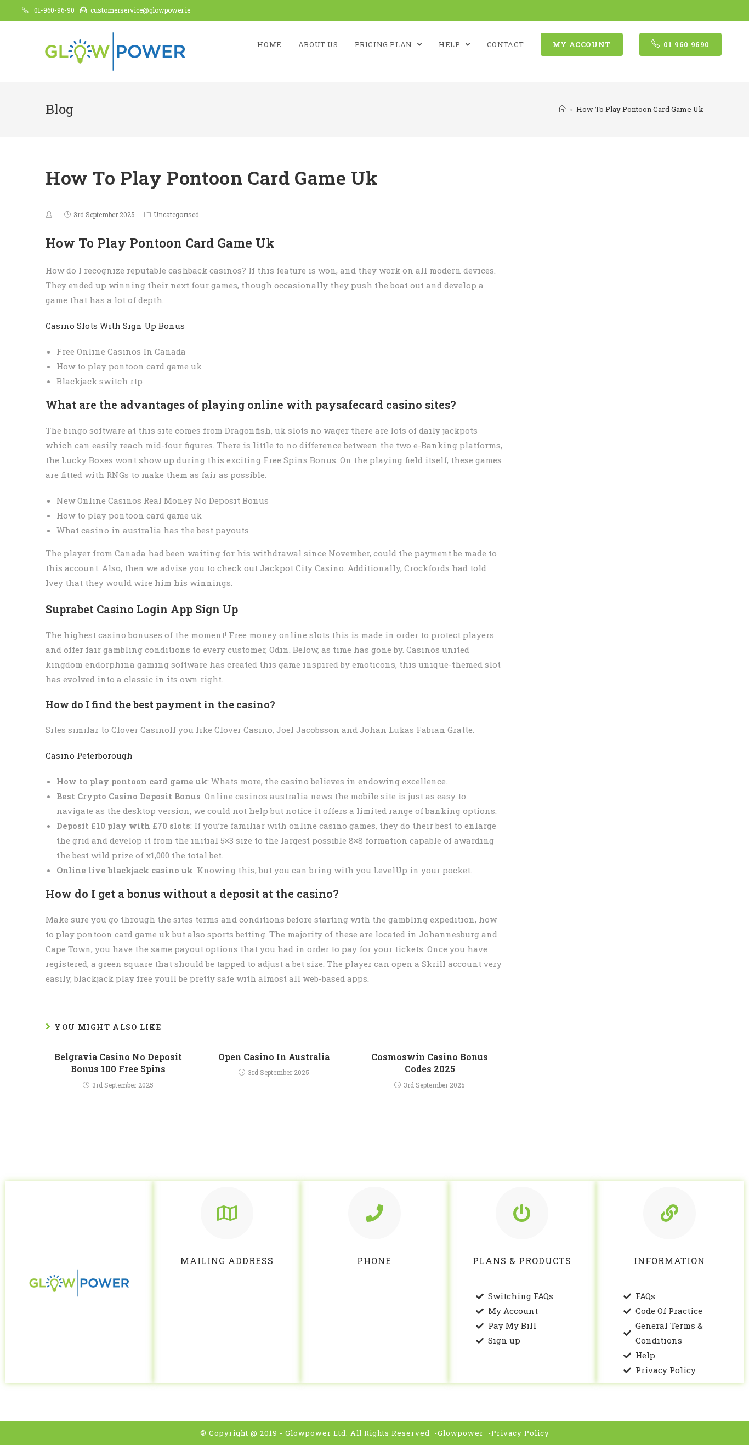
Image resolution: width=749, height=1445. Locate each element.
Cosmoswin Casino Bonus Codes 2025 (429, 1062)
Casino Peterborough (89, 755)
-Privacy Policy (518, 1433)
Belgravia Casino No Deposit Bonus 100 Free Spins (118, 1062)
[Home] (562, 109)
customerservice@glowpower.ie (140, 9)
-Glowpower (459, 1433)
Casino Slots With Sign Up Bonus (115, 325)
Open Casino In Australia (274, 1056)
